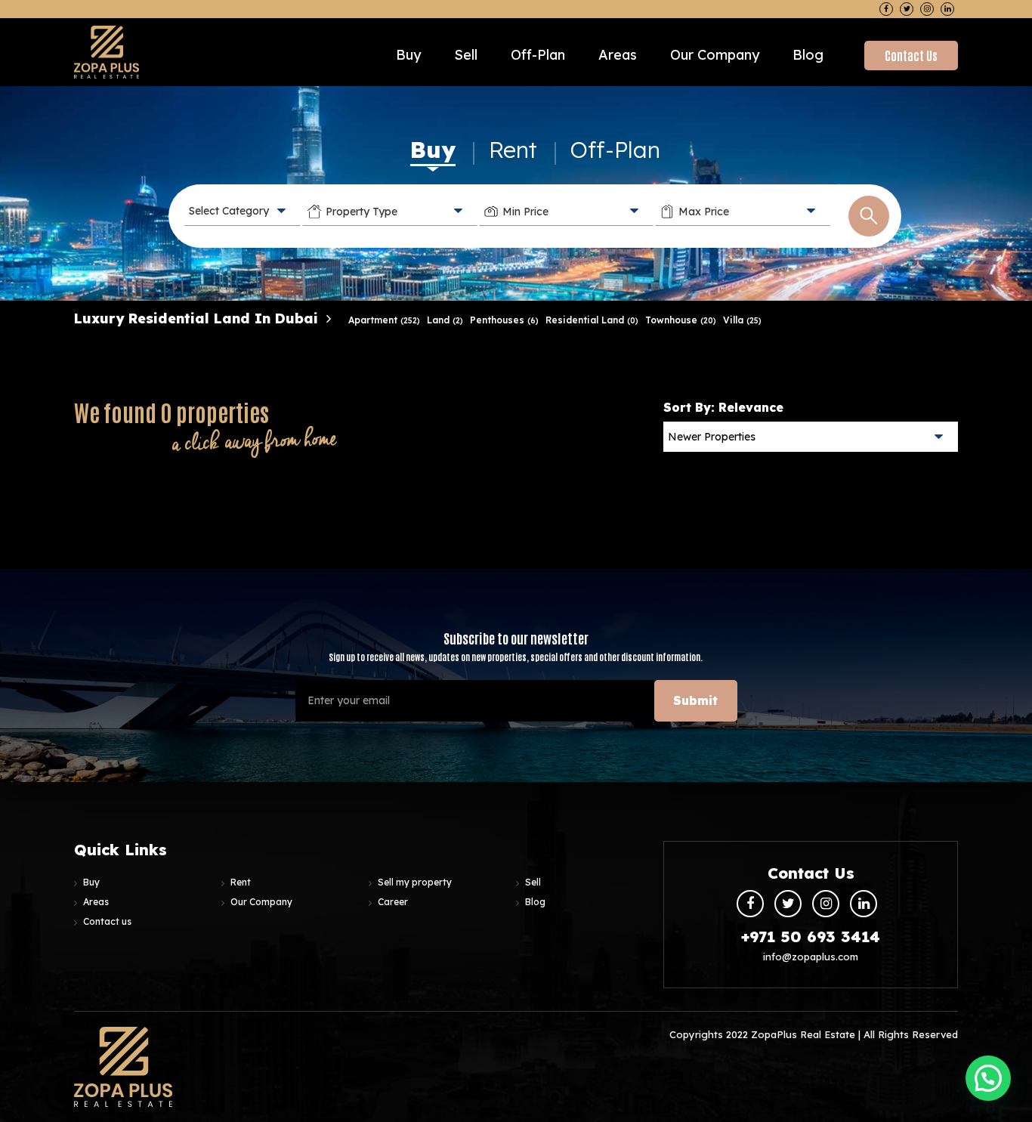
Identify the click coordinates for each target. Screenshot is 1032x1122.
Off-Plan (615, 149)
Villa (742, 320)
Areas (617, 54)
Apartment (384, 320)
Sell (465, 54)
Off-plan (538, 54)
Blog (808, 54)
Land (445, 320)
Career (393, 901)
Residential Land (591, 320)
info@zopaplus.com (810, 956)
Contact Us (911, 55)
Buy (408, 54)
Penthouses (504, 320)
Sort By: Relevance (723, 407)
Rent (513, 149)
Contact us (107, 921)
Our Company (714, 54)
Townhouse (680, 320)
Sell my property (415, 882)
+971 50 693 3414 (810, 936)
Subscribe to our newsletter (516, 646)
